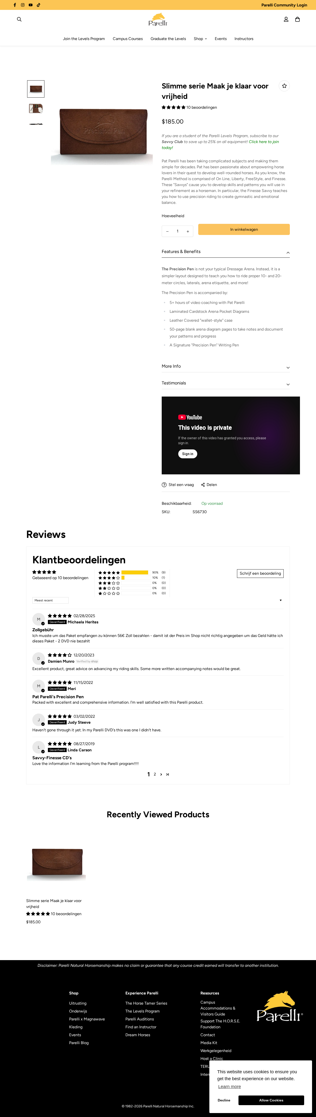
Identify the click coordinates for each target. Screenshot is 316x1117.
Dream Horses (137, 1035)
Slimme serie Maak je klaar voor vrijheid (53, 903)
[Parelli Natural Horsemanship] (158, 19)
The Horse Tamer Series (146, 1003)
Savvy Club (172, 141)
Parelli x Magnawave (87, 1019)
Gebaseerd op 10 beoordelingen (60, 577)
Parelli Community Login (284, 4)
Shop (198, 38)
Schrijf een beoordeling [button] (260, 573)
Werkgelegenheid (215, 1050)
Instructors (244, 38)
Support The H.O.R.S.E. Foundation (220, 1024)
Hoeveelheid (173, 215)
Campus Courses (128, 38)
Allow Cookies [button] (271, 1100)
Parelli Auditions (139, 1019)
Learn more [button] (229, 1086)
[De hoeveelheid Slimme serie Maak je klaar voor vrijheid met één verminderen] (167, 231)
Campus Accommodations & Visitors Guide (217, 1008)
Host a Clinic (211, 1058)
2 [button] (155, 774)
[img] (60, 615)
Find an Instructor (140, 1027)
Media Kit (208, 1042)
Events (221, 38)
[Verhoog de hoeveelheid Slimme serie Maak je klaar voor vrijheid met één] (187, 231)
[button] (174, 107)
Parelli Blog (79, 1042)
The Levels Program (142, 1011)
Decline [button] (224, 1100)
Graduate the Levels (168, 38)
